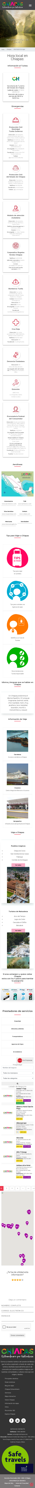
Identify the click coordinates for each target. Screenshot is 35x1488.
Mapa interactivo (10, 1396)
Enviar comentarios (17, 1335)
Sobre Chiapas (10, 1400)
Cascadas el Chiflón (19, 922)
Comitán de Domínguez (20, 860)
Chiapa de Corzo (19, 851)
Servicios (8, 1393)
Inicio (3, 49)
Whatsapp (20, 1103)
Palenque (20, 857)
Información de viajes (12, 1403)
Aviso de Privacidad (22, 1483)
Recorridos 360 (10, 1410)
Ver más (19, 1100)
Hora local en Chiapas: (17, 57)
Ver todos (18, 865)
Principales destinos (11, 1378)
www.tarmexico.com (24, 504)
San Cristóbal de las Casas (20, 854)
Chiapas (9, 49)
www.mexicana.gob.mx (9, 524)
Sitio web (27, 1100)
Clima (6, 1407)
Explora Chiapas (10, 1414)
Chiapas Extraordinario (12, 1389)
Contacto (17, 1486)
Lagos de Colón (19, 919)
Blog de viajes (9, 1386)
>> (28, 1188)
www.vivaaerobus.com (9, 514)
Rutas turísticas (10, 1382)
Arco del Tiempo (19, 916)
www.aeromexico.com (9, 504)
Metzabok (19, 925)
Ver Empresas (27, 1060)
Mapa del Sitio (9, 1483)
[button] (23, 1256)
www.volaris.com (24, 514)
